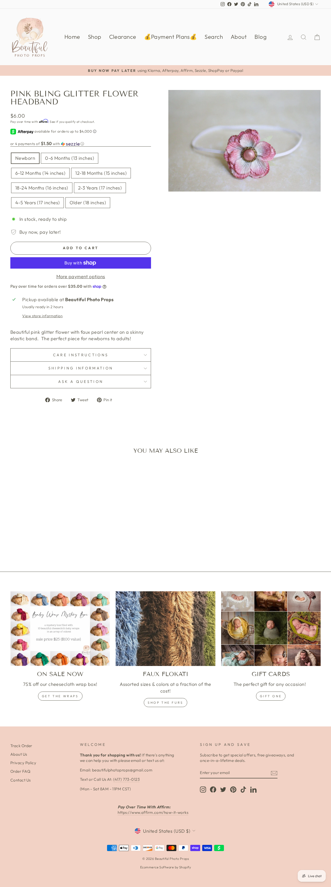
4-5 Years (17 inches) (37, 203)
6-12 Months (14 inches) (40, 173)
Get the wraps (60, 696)
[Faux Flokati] (165, 628)
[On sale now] (60, 628)
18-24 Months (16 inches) (41, 188)
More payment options (80, 276)
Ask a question (80, 381)
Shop (94, 36)
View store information (42, 316)
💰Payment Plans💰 (170, 36)
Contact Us (20, 780)
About (239, 36)
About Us (18, 754)
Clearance (122, 36)
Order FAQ (20, 771)
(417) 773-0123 (126, 779)
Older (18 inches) (88, 203)
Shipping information (80, 368)
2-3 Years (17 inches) (100, 188)
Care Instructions (80, 355)
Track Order (21, 745)
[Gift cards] (271, 628)
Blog (260, 36)
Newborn (25, 158)
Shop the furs (165, 702)
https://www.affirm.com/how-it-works (153, 812)
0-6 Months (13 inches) (69, 158)
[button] (80, 143)
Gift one (271, 696)
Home (72, 36)
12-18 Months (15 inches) (101, 173)
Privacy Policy (23, 762)
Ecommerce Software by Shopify (165, 867)
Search (214, 36)
